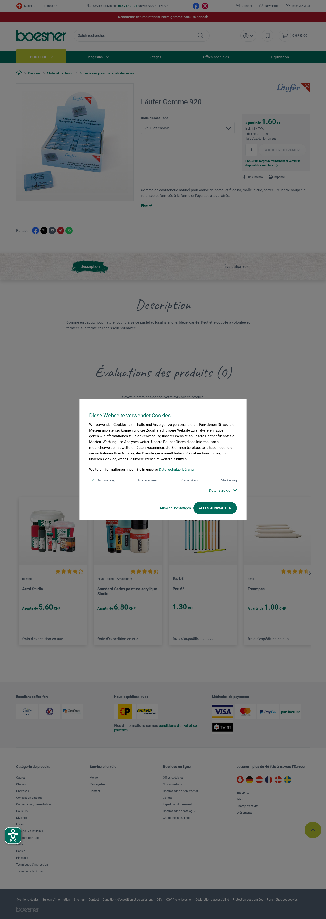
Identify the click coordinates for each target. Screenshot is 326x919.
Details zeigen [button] (221, 490)
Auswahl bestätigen (175, 508)
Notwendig (106, 480)
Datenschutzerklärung (176, 469)
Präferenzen (147, 480)
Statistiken (189, 480)
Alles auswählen (215, 508)
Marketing (229, 480)
